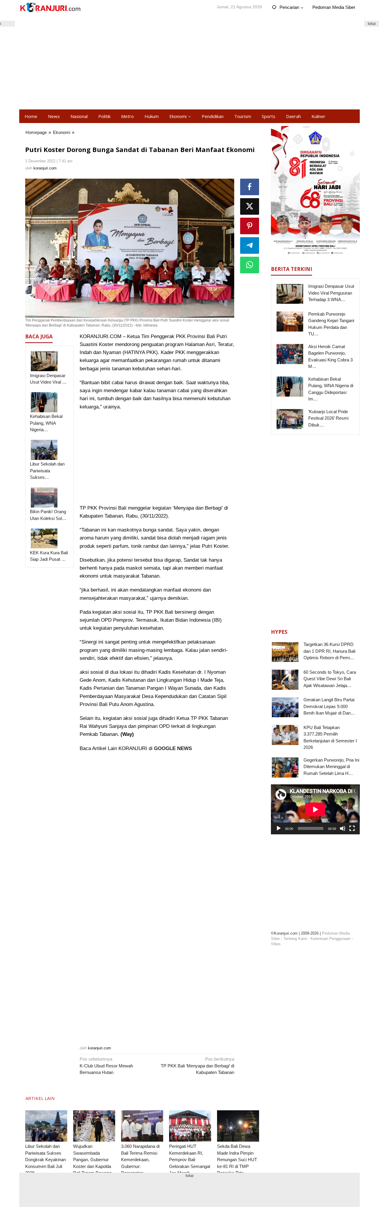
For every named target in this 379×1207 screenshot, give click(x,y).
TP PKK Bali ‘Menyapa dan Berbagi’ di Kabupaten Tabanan (197, 1065)
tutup (372, 24)
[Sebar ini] (249, 187)
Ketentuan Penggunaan (331, 938)
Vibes (276, 944)
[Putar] (279, 828)
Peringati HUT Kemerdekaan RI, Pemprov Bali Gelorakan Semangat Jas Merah (189, 1159)
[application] (315, 809)
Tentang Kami (295, 938)
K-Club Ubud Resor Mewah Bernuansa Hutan (106, 1065)
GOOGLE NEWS (173, 748)
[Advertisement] (189, 62)
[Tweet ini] (249, 206)
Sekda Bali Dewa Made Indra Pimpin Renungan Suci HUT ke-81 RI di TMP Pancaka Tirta (237, 1159)
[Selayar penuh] (352, 828)
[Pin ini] (249, 226)
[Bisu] (343, 828)
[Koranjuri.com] (50, 7)
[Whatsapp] (249, 265)
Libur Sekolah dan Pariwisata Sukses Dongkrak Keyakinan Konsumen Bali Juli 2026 (45, 1159)
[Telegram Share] (249, 245)
